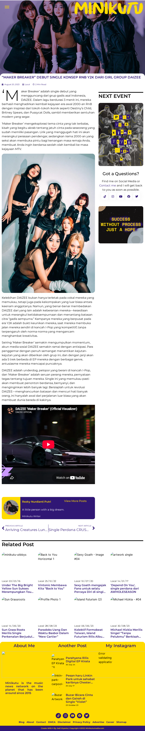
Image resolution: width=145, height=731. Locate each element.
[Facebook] (79, 715)
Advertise (98, 722)
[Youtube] (72, 715)
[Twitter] (86, 715)
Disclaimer (64, 722)
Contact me (107, 185)
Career (110, 722)
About (30, 722)
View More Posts (75, 501)
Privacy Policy (81, 722)
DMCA (52, 722)
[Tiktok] (58, 715)
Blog (21, 722)
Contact (41, 722)
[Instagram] (65, 715)
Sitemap (121, 722)
